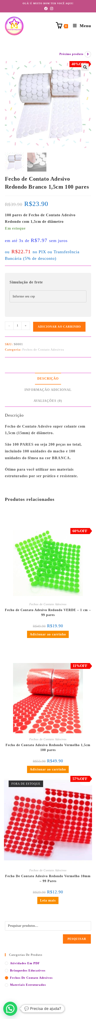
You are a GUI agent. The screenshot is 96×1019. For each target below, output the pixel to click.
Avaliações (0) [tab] (48, 401)
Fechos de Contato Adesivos (43, 349)
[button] (85, 67)
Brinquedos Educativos (27, 970)
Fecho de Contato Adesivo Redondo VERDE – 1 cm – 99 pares (48, 612)
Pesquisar (77, 939)
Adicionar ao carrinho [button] (48, 634)
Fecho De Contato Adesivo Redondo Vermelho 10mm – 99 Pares (48, 878)
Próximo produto (71, 54)
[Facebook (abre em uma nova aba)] (45, 9)
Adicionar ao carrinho (59, 326)
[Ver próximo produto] (88, 54)
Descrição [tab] (48, 378)
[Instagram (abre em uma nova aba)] (50, 9)
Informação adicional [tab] (48, 390)
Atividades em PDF (25, 963)
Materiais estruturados (28, 984)
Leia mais (48, 900)
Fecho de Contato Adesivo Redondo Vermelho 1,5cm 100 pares (48, 747)
